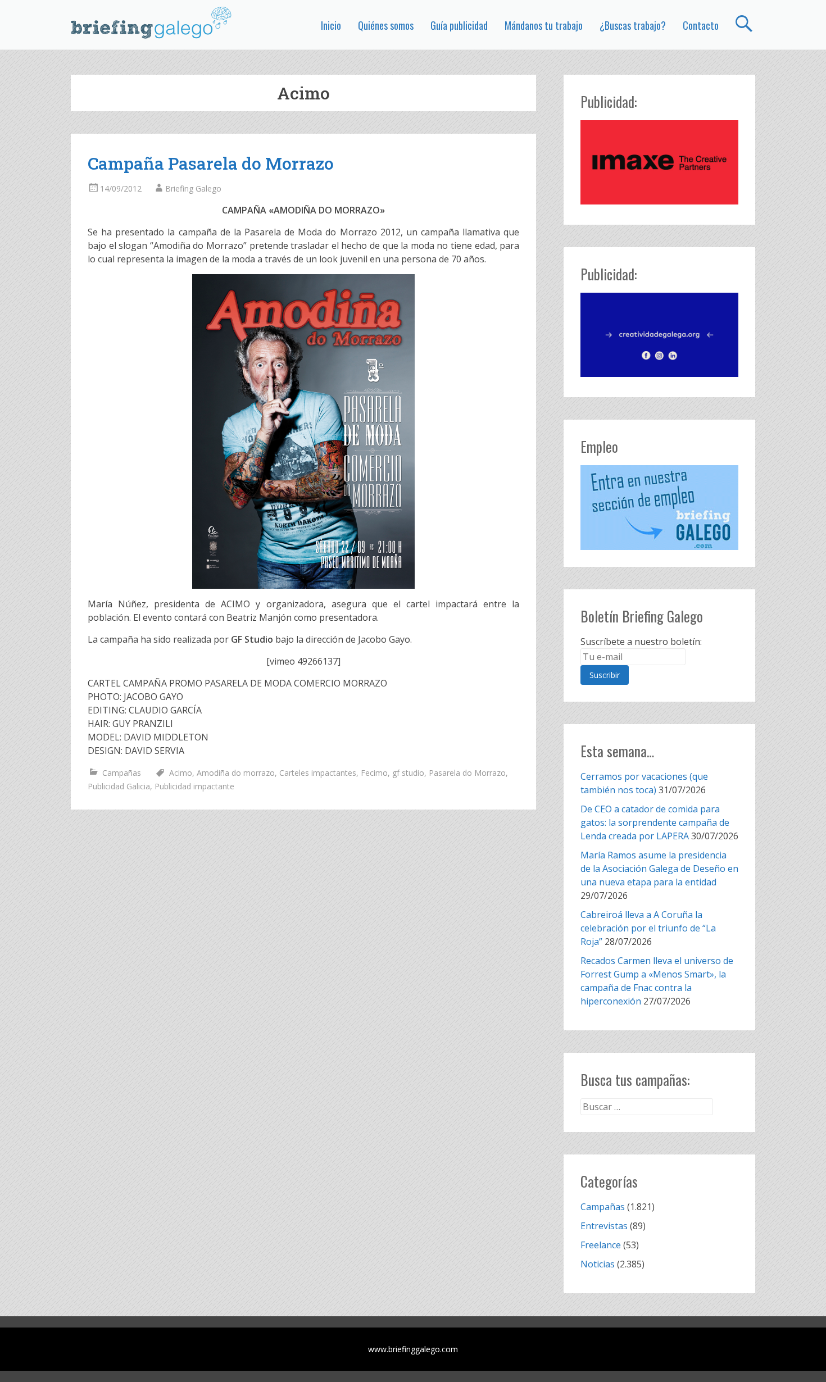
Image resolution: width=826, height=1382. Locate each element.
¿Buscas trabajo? (633, 25)
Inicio (331, 25)
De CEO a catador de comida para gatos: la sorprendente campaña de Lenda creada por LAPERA (654, 822)
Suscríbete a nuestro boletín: (641, 641)
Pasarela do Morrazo (467, 772)
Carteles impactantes (317, 772)
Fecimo (374, 772)
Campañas (121, 772)
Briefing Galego (193, 188)
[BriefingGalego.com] (152, 22)
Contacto (701, 25)
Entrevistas (604, 1226)
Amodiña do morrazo (236, 772)
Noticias (597, 1264)
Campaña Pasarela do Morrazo (211, 163)
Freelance (600, 1245)
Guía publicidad (459, 25)
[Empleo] (659, 507)
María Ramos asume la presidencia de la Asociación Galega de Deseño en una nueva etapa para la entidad (659, 868)
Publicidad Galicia (119, 786)
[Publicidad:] (659, 201)
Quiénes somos (386, 25)
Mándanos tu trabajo (544, 25)
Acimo (180, 772)
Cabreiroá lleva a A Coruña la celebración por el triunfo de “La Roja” (648, 928)
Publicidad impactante (194, 786)
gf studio (408, 772)
